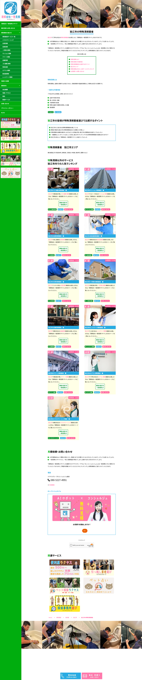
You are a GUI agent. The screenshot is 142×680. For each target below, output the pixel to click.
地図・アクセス (6, 93)
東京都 (67, 617)
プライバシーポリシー (7, 108)
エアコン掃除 (102, 377)
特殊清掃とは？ (75, 59)
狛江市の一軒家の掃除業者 (93, 282)
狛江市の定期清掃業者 (55, 236)
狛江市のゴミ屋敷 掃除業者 (57, 190)
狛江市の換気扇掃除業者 (93, 236)
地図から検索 (5, 81)
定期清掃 (62, 240)
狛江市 (50, 37)
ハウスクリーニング (65, 423)
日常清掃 (63, 285)
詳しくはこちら (69, 209)
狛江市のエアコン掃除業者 (93, 373)
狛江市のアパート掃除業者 (56, 373)
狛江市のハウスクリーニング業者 (58, 419)
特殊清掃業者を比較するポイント (80, 64)
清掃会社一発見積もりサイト (9, 24)
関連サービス (6, 100)
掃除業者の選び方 (6, 33)
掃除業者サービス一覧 (8, 37)
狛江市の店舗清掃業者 (55, 327)
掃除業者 (58, 617)
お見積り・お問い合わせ (77, 71)
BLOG (3, 113)
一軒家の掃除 (102, 285)
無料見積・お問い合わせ (8, 28)
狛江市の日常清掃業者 (55, 282)
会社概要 (5, 89)
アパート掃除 (65, 377)
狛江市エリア (74, 67)
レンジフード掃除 (101, 331)
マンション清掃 (103, 194)
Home (50, 617)
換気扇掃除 (100, 240)
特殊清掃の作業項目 (77, 62)
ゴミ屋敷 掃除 (65, 194)
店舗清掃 (62, 331)
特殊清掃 (59, 112)
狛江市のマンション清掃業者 (94, 190)
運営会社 (3, 86)
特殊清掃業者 (65, 37)
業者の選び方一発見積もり (63, 204)
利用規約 (52, 485)
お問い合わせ (5, 104)
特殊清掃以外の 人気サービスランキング (82, 69)
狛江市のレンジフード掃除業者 (94, 327)
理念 (3, 96)
